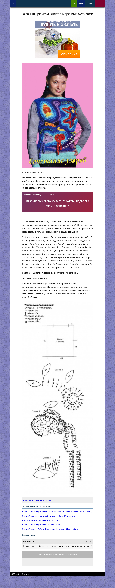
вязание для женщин (33, 500)
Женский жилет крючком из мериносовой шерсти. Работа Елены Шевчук (57, 511)
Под (81, 4)
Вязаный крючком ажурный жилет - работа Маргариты (48, 516)
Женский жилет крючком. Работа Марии (41, 525)
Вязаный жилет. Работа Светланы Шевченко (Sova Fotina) (50, 529)
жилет (48, 500)
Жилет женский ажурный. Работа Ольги (41, 520)
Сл (74, 4)
